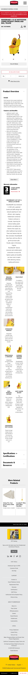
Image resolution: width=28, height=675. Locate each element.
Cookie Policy (14, 632)
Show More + (14, 179)
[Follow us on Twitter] (17, 556)
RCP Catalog (14, 541)
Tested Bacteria (14, 650)
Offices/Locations (14, 611)
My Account (4, 673)
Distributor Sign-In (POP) (14, 565)
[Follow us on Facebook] (14, 556)
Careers (14, 613)
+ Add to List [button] (13, 673)
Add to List (21, 76)
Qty (3, 76)
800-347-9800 (23, 524)
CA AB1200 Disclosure (14, 648)
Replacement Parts (14, 584)
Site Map (14, 570)
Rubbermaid (14, 618)
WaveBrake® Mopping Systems (9, 9)
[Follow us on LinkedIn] (8, 556)
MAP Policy (14, 592)
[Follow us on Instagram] (20, 556)
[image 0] (13, 59)
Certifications (14, 589)
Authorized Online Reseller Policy (14, 594)
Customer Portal (14, 568)
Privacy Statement (14, 630)
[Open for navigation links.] (25, 3)
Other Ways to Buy (15, 81)
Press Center (14, 608)
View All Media (14, 64)
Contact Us (14, 579)
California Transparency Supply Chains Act (14, 641)
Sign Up (14, 551)
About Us (14, 606)
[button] (14, 72)
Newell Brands (14, 616)
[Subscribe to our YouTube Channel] (11, 556)
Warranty (14, 587)
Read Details (14, 191)
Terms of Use (14, 635)
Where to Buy (14, 597)
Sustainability (14, 621)
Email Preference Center (14, 582)
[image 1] (14, 59)
